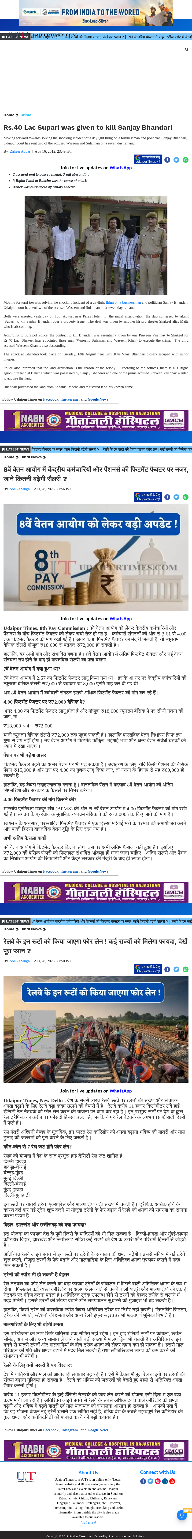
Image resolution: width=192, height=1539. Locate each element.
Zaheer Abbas (20, 151)
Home (9, 115)
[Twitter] (150, 1481)
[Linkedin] (165, 1481)
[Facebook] (143, 1481)
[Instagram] (158, 1481)
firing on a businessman (123, 302)
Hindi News (31, 457)
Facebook (51, 399)
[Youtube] (172, 1481)
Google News (98, 399)
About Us (88, 1472)
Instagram (69, 399)
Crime (25, 115)
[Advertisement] (96, 77)
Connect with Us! (158, 1472)
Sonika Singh (20, 489)
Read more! (88, 1522)
